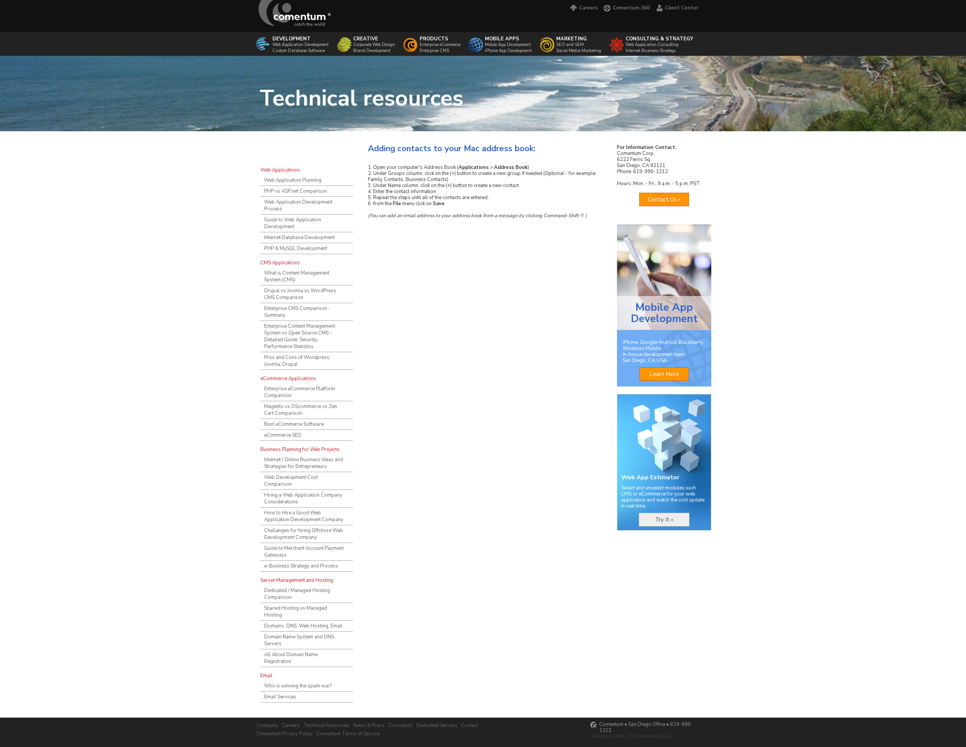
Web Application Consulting (659, 42)
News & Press (369, 725)
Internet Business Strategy (651, 51)
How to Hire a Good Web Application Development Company (303, 516)
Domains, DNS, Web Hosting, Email (303, 626)
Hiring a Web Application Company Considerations (303, 498)
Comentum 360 (631, 8)
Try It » (664, 519)
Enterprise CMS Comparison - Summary (297, 312)
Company (267, 725)
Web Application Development (300, 42)
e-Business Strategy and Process (301, 566)
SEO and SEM (571, 42)
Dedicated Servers (436, 725)
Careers (588, 8)
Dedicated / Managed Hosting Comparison (297, 594)
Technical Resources (326, 725)
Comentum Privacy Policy (285, 733)
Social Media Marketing (578, 51)
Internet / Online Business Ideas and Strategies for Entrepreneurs (303, 463)
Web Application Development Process (298, 205)
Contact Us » (664, 199)
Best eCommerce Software (294, 424)
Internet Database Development (299, 237)
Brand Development (372, 51)
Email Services (280, 696)
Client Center (681, 8)
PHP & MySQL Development (295, 248)
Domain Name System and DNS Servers (299, 640)
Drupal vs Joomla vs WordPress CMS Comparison (300, 294)
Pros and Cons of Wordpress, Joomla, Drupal (297, 361)
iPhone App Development (508, 51)
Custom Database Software (298, 51)
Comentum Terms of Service (348, 733)
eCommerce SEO (282, 435)
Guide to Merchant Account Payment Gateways (304, 551)
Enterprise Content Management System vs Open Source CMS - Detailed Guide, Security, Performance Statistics (299, 336)
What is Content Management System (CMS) (296, 276)
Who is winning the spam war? (298, 686)
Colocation (400, 725)
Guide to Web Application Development (292, 223)
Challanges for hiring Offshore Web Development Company (303, 534)
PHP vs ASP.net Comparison (295, 191)
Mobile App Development (508, 45)
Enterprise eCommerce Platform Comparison (299, 392)
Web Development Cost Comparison (291, 481)
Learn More (664, 374)
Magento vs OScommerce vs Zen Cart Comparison (300, 410)
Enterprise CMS (434, 51)
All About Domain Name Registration (291, 658)
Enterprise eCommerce (440, 45)
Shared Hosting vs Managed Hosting (295, 611)
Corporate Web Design (374, 42)
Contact (469, 725)
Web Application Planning (292, 180)
